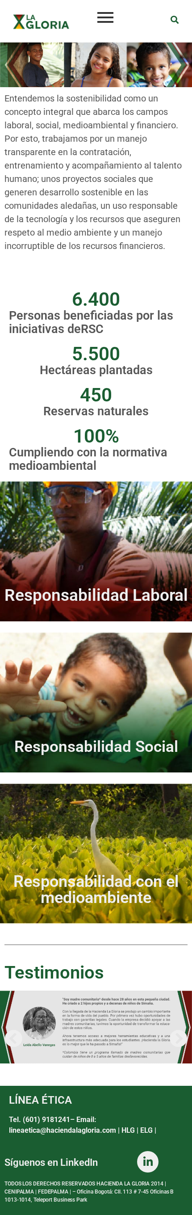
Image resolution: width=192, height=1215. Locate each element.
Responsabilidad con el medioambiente (96, 889)
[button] (13, 1038)
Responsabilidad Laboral (96, 595)
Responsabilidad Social (96, 747)
